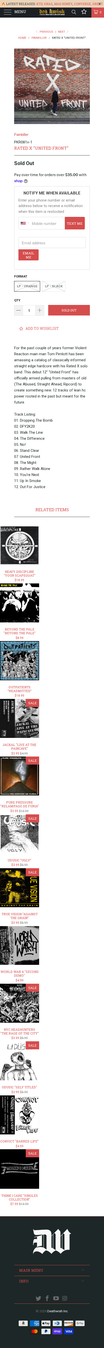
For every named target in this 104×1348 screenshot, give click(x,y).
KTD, (39, 4)
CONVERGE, (83, 4)
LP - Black (54, 286)
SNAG (48, 4)
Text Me (75, 223)
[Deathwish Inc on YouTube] (56, 1298)
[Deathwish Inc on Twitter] (38, 1298)
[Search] (73, 12)
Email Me (28, 255)
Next (62, 31)
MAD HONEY (63, 4)
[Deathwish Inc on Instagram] (65, 1298)
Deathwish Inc (57, 1311)
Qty (17, 300)
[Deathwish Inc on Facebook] (47, 1298)
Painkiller (21, 134)
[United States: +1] (24, 223)
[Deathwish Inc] (52, 13)
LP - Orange (27, 286)
